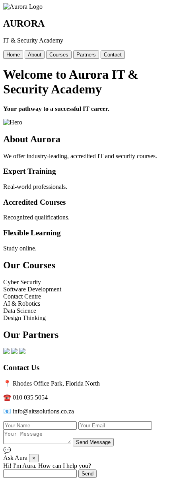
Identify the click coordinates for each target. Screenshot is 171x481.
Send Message (93, 442)
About (34, 55)
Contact (113, 55)
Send (87, 474)
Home (13, 55)
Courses (58, 55)
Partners (86, 55)
